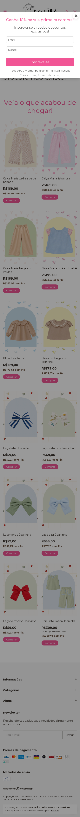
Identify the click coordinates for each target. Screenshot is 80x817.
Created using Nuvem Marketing (40, 75)
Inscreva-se (40, 62)
